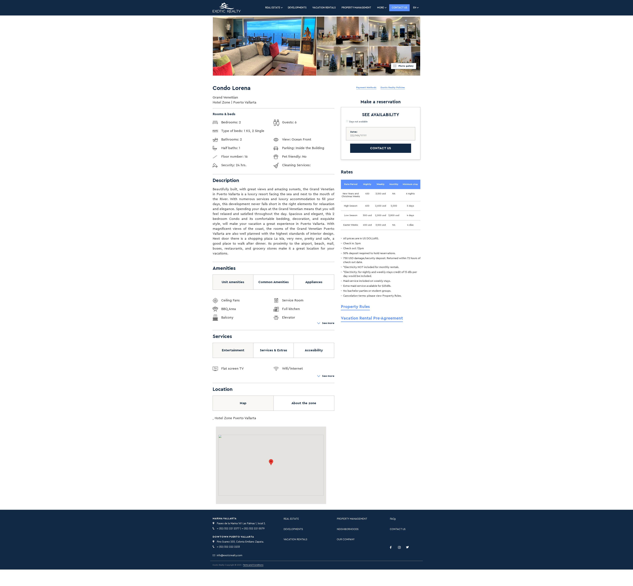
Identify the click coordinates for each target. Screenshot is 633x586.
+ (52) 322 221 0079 (253, 528)
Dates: (353, 132)
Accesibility (314, 350)
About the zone (303, 403)
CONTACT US (398, 529)
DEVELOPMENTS (297, 7)
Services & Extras (273, 350)
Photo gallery (406, 66)
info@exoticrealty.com (229, 555)
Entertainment (233, 350)
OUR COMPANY (346, 539)
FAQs (393, 519)
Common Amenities (273, 282)
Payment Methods (366, 87)
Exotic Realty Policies (393, 87)
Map (243, 403)
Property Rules (355, 307)
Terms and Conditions (253, 565)
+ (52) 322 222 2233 (228, 547)
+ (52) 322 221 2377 (228, 528)
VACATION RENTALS (324, 7)
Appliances (313, 282)
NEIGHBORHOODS (348, 529)
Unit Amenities (233, 282)
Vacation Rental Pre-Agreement (372, 318)
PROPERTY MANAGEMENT (356, 7)
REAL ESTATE (291, 519)
